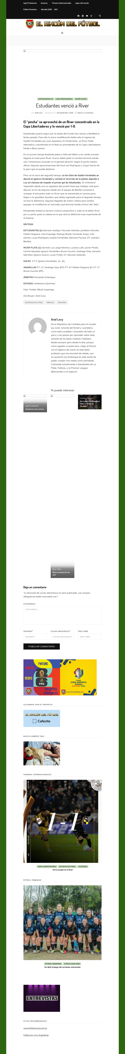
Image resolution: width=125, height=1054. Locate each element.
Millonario (50, 302)
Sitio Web (83, 631)
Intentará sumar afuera (34, 409)
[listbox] (62, 826)
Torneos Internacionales (61, 3)
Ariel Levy (38, 113)
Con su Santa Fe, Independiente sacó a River (62, 869)
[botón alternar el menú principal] (62, 33)
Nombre (28, 631)
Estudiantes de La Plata (33, 302)
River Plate (81, 99)
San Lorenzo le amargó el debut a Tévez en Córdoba (90, 403)
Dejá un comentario (86, 113)
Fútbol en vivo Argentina (36, 1035)
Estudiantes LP (46, 99)
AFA (55, 9)
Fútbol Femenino (30, 9)
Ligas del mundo (82, 3)
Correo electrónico (60, 631)
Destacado (66, 866)
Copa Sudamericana (48, 866)
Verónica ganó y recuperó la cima (62, 975)
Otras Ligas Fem (72, 972)
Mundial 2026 (46, 9)
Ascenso (44, 3)
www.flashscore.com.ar (35, 1028)
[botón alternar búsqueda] (100, 16)
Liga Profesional (29, 3)
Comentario (29, 603)
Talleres (90, 398)
